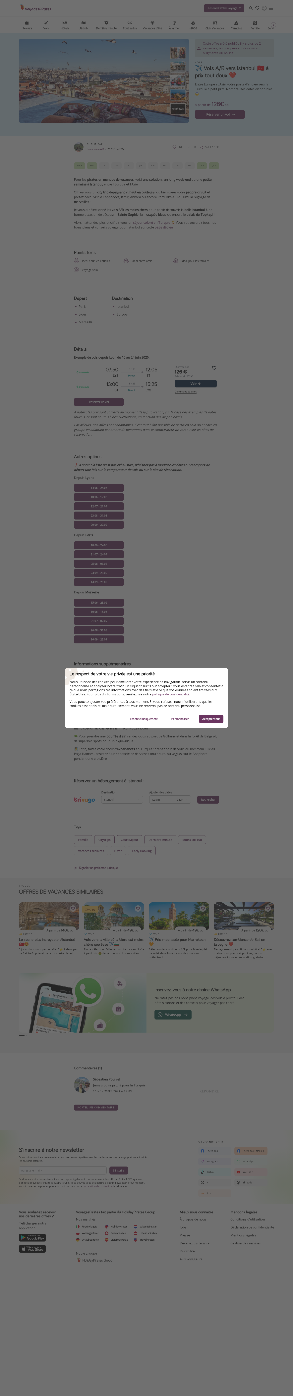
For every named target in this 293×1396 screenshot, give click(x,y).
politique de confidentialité (170, 694)
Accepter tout (211, 719)
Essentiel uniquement (144, 719)
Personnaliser (180, 719)
